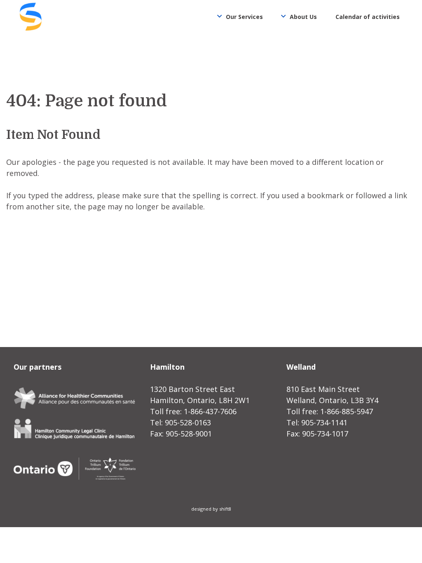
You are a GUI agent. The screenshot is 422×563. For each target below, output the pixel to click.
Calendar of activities (367, 17)
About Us (303, 17)
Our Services (244, 17)
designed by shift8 (211, 509)
